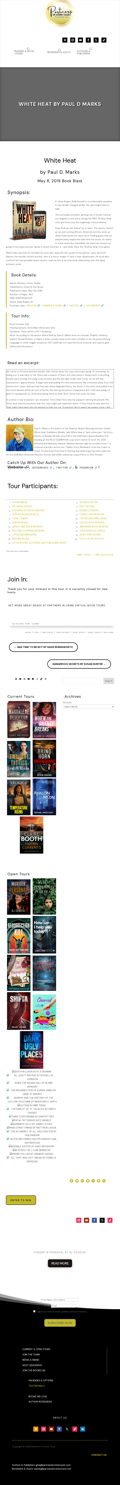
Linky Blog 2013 (104, 554)
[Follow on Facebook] (88, 40)
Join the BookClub (33, 1370)
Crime (36, 632)
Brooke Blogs (20, 538)
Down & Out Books (62, 632)
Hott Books (87, 506)
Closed (35, 623)
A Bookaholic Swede (92, 530)
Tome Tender (20, 518)
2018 (27, 623)
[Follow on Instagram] (72, 40)
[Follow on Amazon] (64, 40)
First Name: (48, 1299)
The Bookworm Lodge (93, 518)
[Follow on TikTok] (103, 40)
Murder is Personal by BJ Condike (60, 1252)
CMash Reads (20, 522)
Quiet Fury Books (90, 534)
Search (108, 680)
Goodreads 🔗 (95, 305)
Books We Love (38, 1396)
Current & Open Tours (36, 1349)
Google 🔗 (76, 305)
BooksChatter (89, 502)
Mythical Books (22, 506)
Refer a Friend (30, 1360)
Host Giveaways (32, 1365)
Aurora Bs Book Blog (25, 514)
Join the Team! (31, 1354)
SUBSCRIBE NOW (60, 1323)
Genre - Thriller (94, 632)
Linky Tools (84, 554)
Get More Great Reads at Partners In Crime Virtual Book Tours (56, 605)
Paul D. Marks (108, 632)
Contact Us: (99, 1455)
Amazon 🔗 (33, 305)
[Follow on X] (96, 40)
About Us (60, 1417)
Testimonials (37, 1385)
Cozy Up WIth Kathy (92, 538)
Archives (67, 702)
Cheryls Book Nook (92, 514)
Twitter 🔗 (64, 467)
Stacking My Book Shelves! (28, 510)
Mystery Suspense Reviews (28, 530)
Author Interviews (40, 1401)
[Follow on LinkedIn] (82, 1429)
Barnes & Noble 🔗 (54, 305)
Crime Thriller (47, 632)
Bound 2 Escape (89, 510)
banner (28, 632)
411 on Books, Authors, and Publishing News (39, 542)
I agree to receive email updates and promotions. (61, 1311)
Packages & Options (41, 1380)
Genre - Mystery (79, 632)
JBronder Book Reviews (94, 526)
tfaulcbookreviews (24, 534)
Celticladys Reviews (92, 522)
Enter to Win (21, 1200)
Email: (47, 1305)
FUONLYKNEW (19, 502)
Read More (60, 1263)
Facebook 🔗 (89, 467)
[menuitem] (90, 51)
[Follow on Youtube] (80, 40)
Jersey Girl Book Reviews (27, 526)
